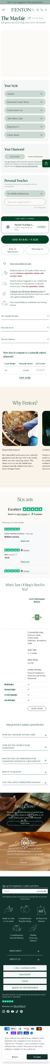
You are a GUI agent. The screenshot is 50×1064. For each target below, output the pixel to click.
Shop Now (37, 708)
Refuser (15, 1057)
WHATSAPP (25, 974)
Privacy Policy (25, 899)
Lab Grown (14, 156)
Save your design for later (20, 263)
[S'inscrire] (43, 891)
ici (34, 1049)
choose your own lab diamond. (27, 166)
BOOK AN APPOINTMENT (25, 987)
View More (25, 377)
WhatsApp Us (37, 249)
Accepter (37, 1057)
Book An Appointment (12, 250)
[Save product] (4, 263)
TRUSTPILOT (19, 1006)
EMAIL (25, 981)
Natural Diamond (35, 156)
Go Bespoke (23, 861)
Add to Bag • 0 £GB (25, 239)
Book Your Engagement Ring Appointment (25, 2)
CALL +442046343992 (25, 967)
